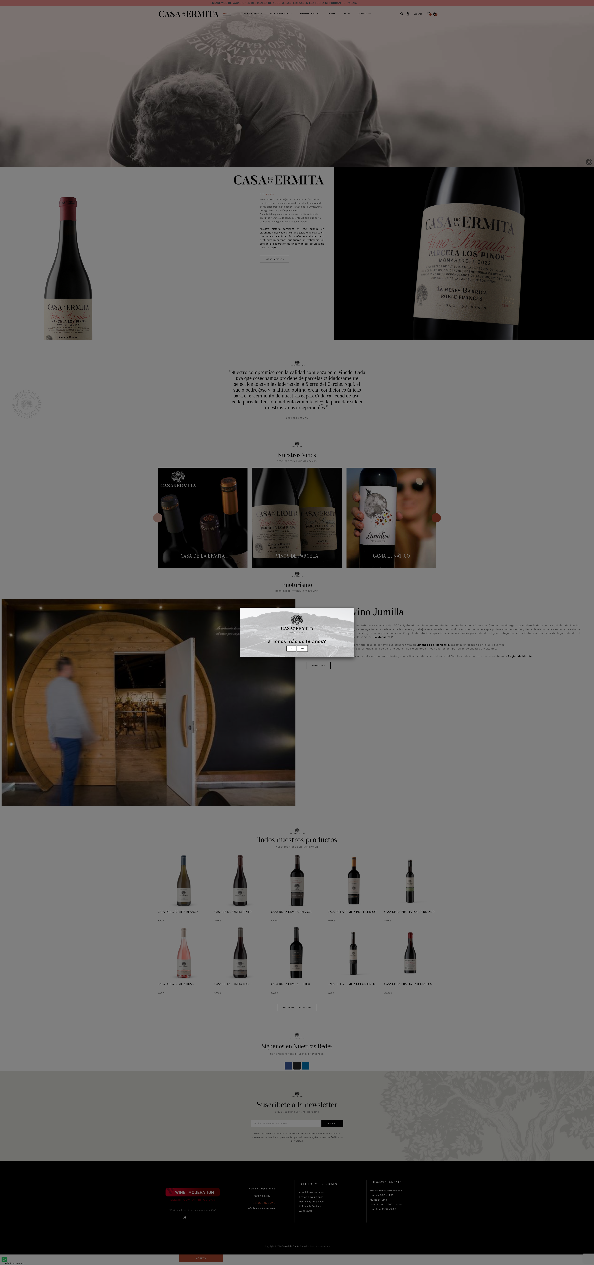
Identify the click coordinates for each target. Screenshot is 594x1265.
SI (291, 648)
